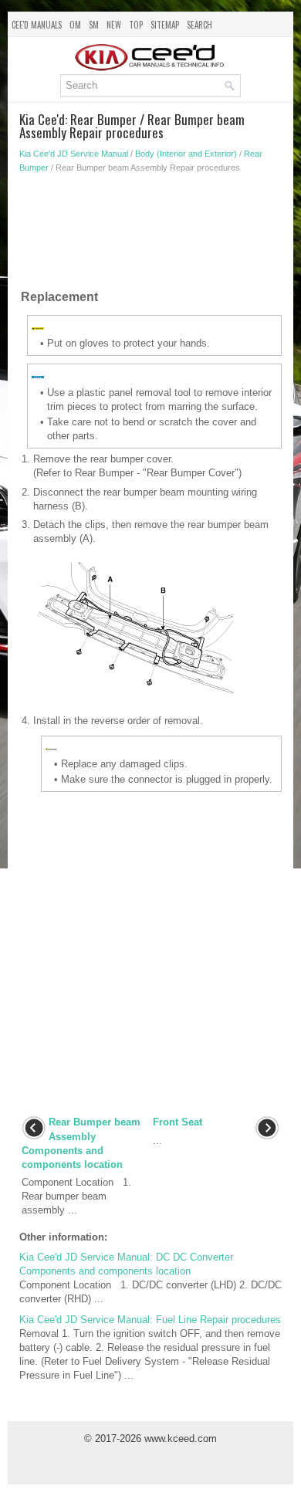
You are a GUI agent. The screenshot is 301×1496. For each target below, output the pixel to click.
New (114, 25)
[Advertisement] (150, 234)
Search (199, 25)
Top (136, 25)
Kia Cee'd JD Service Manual (73, 153)
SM (94, 25)
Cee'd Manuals (37, 25)
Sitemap (164, 25)
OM (75, 25)
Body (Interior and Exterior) (186, 153)
